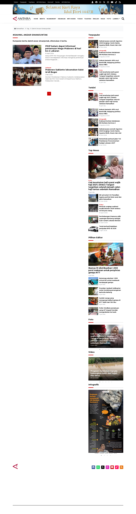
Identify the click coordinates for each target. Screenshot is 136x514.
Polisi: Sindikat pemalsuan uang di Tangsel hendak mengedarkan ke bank (109, 310)
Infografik (102, 50)
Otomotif (50, 2)
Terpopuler (23, 2)
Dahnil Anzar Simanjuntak (41, 28)
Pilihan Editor (95, 237)
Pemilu (57, 2)
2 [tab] (103, 349)
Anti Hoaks (73, 477)
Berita (42, 19)
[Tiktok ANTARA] (116, 2)
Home (36, 19)
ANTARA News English (106, 474)
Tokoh (80, 19)
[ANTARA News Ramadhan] (24, 466)
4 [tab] (109, 349)
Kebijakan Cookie (104, 488)
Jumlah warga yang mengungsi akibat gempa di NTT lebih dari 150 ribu (109, 300)
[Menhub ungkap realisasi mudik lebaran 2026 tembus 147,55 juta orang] (93, 208)
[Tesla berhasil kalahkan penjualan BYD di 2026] (93, 229)
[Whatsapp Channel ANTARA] (100, 2)
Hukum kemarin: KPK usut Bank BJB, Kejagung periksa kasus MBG (109, 63)
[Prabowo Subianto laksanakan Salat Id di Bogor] (27, 76)
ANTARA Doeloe (75, 488)
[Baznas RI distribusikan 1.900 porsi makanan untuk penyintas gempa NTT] (105, 254)
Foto (109, 19)
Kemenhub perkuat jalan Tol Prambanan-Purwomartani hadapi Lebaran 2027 (110, 141)
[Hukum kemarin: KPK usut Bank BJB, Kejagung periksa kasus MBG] (93, 63)
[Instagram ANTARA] (108, 2)
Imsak (103, 19)
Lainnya (116, 19)
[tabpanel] (105, 336)
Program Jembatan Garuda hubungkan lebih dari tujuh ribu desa (103, 373)
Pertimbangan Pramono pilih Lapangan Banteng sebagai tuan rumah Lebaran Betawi (110, 218)
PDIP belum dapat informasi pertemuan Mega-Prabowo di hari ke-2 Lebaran (63, 48)
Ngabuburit (51, 19)
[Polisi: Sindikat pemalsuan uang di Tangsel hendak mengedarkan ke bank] (93, 311)
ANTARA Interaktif (76, 481)
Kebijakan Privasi (104, 484)
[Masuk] (92, 2)
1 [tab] (100, 349)
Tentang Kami (103, 491)
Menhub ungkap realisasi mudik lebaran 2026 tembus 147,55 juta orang (109, 209)
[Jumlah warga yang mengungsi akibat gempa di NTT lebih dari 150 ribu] (93, 301)
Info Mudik (71, 19)
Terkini (16, 2)
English (96, 19)
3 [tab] (106, 349)
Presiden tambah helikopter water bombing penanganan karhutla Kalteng (110, 290)
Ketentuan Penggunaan (107, 481)
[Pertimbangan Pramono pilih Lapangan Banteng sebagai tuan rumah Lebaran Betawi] (93, 219)
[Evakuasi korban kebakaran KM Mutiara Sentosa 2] (93, 54)
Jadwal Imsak (46, 498)
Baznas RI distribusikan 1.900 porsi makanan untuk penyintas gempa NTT (104, 270)
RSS (99, 498)
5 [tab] (112, 349)
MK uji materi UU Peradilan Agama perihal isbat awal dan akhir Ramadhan (110, 197)
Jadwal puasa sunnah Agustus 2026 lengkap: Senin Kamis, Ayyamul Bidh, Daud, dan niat (110, 43)
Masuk (100, 477)
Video (101, 204)
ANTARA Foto (66, 2)
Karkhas (72, 474)
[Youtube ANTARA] (112, 2)
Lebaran (48, 67)
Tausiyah (87, 19)
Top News (32, 2)
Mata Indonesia (75, 484)
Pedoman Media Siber (106, 495)
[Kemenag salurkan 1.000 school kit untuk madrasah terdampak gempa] (93, 281)
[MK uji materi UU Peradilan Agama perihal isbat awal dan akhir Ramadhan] (93, 198)
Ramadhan (20, 28)
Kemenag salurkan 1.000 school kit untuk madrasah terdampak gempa (109, 280)
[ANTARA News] (22, 19)
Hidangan (61, 19)
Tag (27, 28)
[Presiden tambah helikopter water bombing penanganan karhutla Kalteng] (93, 291)
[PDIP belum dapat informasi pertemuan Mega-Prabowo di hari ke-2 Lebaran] (27, 54)
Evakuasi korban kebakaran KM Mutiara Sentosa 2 (104, 448)
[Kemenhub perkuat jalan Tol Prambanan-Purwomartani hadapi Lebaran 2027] (93, 142)
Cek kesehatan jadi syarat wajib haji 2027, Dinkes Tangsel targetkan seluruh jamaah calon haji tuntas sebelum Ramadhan (109, 76)
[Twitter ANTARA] (104, 2)
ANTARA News (41, 2)
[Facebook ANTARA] (96, 2)
